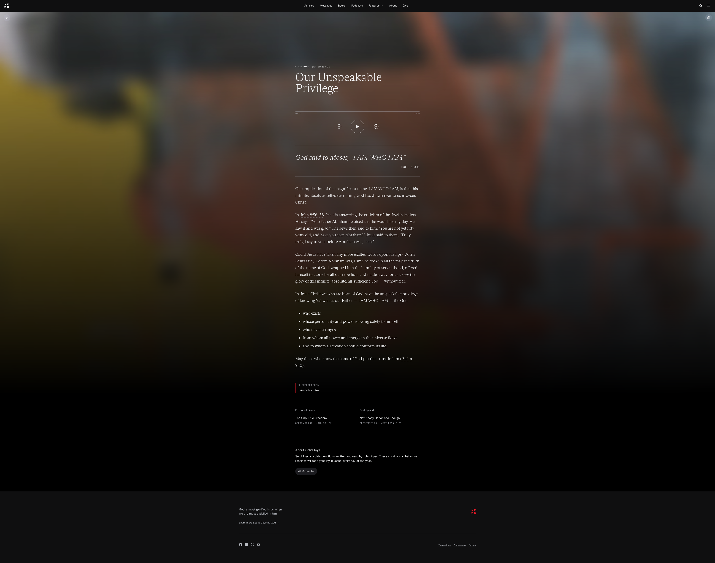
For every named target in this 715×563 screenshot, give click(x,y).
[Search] (700, 5)
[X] (252, 545)
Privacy (472, 545)
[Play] (357, 126)
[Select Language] (708, 17)
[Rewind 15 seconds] (339, 127)
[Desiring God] (6, 6)
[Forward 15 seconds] (376, 127)
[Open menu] (709, 6)
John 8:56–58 (312, 214)
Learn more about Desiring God (257, 522)
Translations (444, 545)
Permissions (460, 545)
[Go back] (7, 17)
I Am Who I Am (308, 390)
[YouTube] (258, 545)
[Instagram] (246, 545)
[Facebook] (240, 545)
